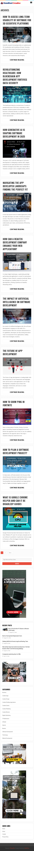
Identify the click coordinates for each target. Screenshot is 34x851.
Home (3, 828)
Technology (5, 735)
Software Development (14, 31)
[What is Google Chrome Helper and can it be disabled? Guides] (17, 518)
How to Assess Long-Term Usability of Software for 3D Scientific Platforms (17, 20)
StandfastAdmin (12, 310)
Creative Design (5, 699)
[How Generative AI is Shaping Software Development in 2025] (17, 149)
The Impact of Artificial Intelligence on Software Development (16, 302)
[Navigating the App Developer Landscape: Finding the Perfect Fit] (17, 202)
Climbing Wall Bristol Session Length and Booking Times (15, 641)
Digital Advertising (6, 715)
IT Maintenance (24, 413)
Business (4, 692)
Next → (11, 552)
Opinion (4, 725)
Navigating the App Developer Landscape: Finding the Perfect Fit (15, 186)
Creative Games (5, 705)
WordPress (27, 848)
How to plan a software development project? (16, 451)
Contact (4, 834)
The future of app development (12, 352)
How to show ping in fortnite (14, 403)
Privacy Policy (5, 837)
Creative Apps (5, 695)
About (3, 831)
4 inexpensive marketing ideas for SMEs (11, 654)
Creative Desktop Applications (13, 413)
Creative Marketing (6, 708)
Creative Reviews (6, 712)
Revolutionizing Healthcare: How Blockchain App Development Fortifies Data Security (15, 76)
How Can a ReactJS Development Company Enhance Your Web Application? (15, 244)
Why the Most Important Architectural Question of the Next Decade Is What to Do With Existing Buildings (16, 647)
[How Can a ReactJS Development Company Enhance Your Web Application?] (17, 261)
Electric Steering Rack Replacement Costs (12, 636)
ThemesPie (12, 848)
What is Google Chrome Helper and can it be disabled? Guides (15, 501)
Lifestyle (4, 722)
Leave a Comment (10, 33)
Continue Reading (20, 60)
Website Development (7, 738)
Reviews (4, 728)
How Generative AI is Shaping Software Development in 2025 (14, 133)
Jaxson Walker (12, 28)
